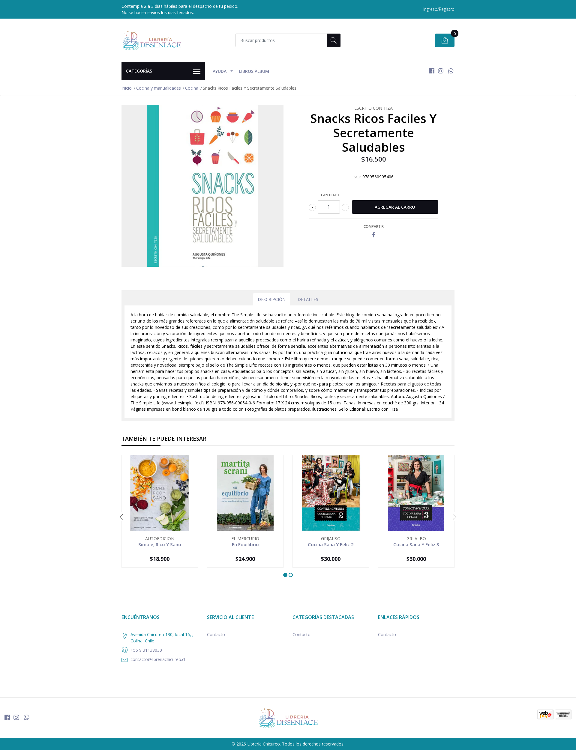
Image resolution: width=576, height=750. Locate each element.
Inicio (127, 88)
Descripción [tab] (272, 299)
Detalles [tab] (308, 299)
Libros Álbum (254, 71)
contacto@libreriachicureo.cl (157, 659)
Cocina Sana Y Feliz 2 (331, 544)
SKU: (357, 177)
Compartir (374, 226)
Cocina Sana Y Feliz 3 (416, 544)
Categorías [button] (139, 71)
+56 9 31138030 (146, 650)
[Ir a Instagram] (440, 71)
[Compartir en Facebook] (373, 235)
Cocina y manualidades (158, 88)
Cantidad (330, 195)
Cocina (191, 88)
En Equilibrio (245, 544)
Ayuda (219, 71)
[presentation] (121, 516)
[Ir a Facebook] (431, 71)
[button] (285, 575)
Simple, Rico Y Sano (159, 544)
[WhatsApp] (450, 71)
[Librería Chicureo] (152, 40)
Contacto (216, 634)
